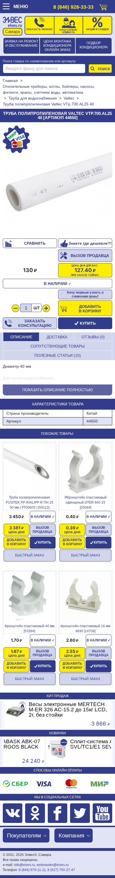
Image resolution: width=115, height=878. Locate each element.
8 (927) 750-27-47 (61, 870)
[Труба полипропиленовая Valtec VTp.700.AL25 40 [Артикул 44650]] (57, 180)
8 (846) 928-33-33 (73, 7)
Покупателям (24, 835)
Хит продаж (57, 696)
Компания (71, 835)
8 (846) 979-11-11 (32, 870)
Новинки (57, 733)
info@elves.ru (24, 865)
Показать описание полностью (57, 390)
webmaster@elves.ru (53, 865)
